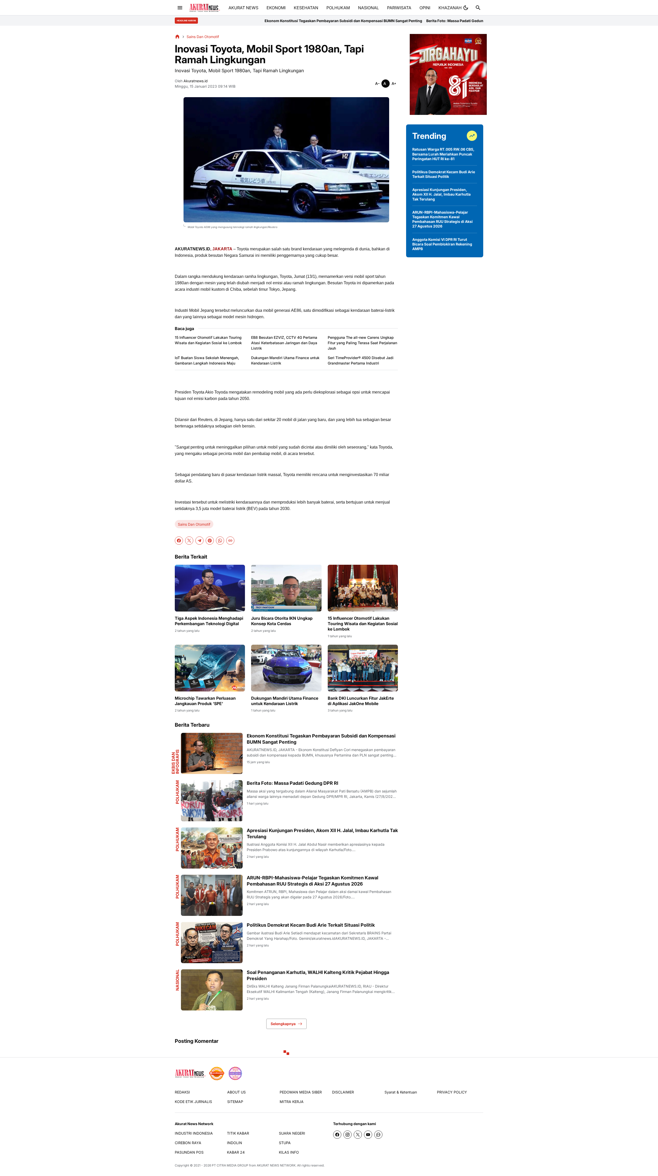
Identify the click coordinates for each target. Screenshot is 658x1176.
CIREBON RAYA (188, 1143)
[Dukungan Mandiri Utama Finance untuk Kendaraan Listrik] (286, 668)
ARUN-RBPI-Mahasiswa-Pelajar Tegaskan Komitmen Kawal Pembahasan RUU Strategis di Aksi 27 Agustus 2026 (312, 880)
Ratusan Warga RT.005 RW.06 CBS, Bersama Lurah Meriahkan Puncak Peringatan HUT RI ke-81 (443, 154)
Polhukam (177, 792)
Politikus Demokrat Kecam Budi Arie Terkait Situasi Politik (311, 925)
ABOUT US (236, 1092)
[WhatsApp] (220, 540)
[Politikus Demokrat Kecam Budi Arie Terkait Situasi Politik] (212, 942)
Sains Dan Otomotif (194, 524)
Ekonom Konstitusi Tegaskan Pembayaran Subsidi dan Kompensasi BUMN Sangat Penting (251, 21)
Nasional (177, 980)
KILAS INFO (289, 1152)
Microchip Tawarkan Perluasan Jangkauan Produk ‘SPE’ (205, 701)
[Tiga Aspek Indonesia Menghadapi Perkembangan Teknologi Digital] (210, 588)
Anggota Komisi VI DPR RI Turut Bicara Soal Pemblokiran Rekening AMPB (442, 244)
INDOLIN (234, 1143)
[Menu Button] (180, 8)
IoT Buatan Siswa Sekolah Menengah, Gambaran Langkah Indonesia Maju (207, 360)
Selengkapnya (283, 1024)
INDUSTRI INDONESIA (194, 1133)
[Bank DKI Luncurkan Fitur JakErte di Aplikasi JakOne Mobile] (363, 668)
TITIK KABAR (238, 1133)
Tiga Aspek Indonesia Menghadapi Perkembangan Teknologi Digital (209, 621)
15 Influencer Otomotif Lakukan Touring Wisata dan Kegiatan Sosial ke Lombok (208, 340)
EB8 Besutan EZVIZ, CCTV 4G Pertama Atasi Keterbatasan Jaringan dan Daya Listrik (284, 342)
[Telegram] (199, 540)
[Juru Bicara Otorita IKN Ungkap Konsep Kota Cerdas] (286, 588)
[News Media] (235, 1073)
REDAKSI (182, 1092)
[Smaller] (377, 83)
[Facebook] (179, 540)
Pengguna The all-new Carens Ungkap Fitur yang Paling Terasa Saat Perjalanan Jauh (362, 342)
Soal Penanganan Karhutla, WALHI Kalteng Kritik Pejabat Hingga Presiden (318, 975)
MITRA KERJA (292, 1101)
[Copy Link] (230, 540)
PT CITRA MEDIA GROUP (230, 1165)
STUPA (285, 1143)
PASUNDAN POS (189, 1152)
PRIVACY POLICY (452, 1092)
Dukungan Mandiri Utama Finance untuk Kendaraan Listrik (285, 360)
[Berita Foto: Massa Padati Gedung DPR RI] (212, 800)
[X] (189, 540)
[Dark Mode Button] (466, 8)
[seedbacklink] (216, 1073)
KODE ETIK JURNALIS (193, 1101)
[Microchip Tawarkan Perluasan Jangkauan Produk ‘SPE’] (210, 668)
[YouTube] (368, 1135)
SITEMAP (235, 1101)
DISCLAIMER (343, 1092)
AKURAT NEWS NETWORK (276, 1165)
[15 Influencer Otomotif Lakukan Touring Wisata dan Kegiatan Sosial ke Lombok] (363, 588)
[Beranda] (177, 36)
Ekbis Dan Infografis (175, 762)
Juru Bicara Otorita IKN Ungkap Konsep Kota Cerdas (282, 621)
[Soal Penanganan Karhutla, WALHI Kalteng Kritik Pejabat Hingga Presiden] (212, 989)
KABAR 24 (236, 1152)
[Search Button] (478, 8)
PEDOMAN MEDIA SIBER (301, 1092)
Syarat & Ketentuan (401, 1092)
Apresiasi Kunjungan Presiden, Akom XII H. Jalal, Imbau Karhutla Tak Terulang (478, 21)
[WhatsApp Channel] (378, 1135)
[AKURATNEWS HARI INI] (204, 8)
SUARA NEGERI (292, 1133)
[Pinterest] (210, 540)
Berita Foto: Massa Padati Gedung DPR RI (369, 21)
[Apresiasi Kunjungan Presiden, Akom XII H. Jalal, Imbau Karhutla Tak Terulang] (212, 848)
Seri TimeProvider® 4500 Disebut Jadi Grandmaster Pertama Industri (361, 360)
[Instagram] (347, 1135)
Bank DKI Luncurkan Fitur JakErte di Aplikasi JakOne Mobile (361, 701)
